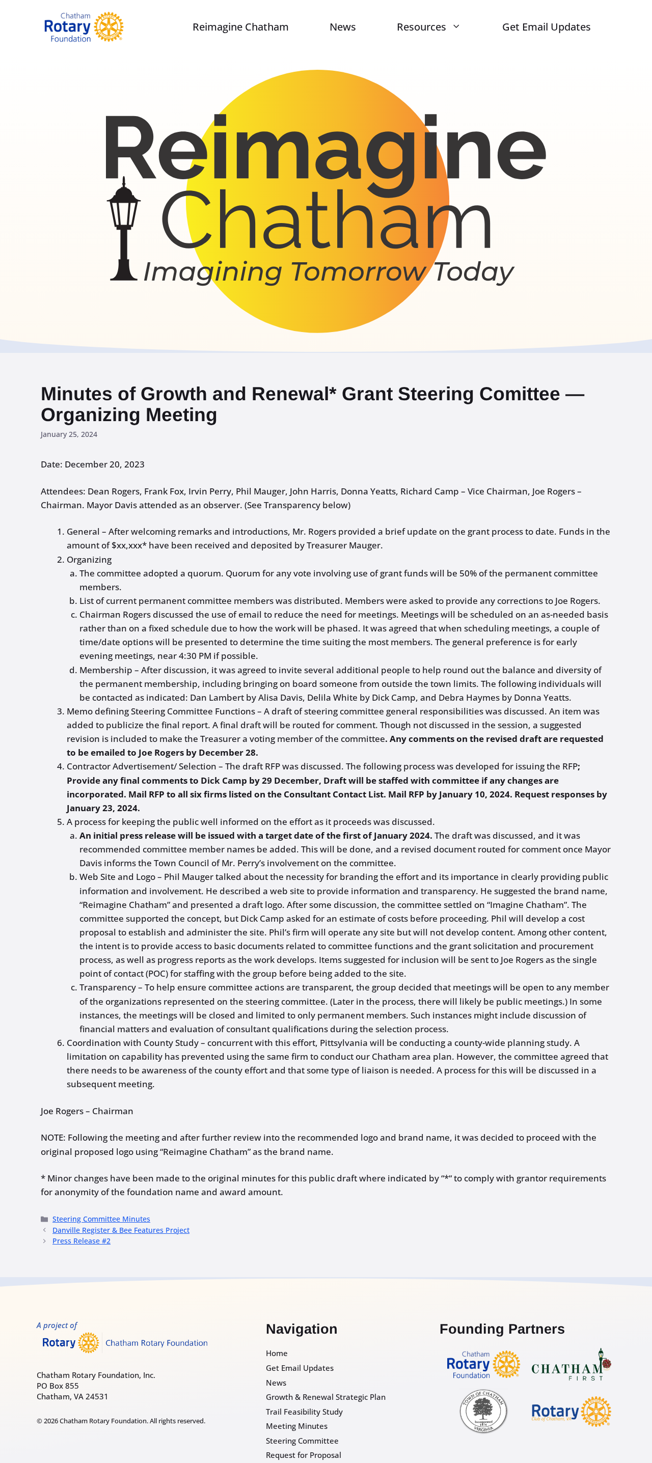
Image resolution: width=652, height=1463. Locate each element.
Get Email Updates (546, 27)
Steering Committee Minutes (101, 1219)
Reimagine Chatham (241, 27)
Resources (421, 27)
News (343, 27)
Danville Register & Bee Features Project (120, 1230)
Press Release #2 (81, 1241)
